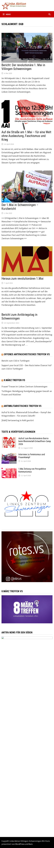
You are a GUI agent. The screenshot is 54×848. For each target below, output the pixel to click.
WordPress (20, 844)
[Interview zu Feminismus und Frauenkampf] (9, 454)
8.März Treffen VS (14, 380)
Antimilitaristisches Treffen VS (22, 405)
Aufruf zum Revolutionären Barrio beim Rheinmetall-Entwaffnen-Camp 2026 (34, 441)
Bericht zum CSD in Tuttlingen (16, 360)
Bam (31, 844)
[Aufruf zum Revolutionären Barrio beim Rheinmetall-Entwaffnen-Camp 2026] (9, 438)
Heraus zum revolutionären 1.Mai (22, 278)
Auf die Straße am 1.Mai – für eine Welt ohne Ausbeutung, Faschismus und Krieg (26, 135)
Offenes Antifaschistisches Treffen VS (27, 354)
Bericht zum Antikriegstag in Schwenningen (19, 316)
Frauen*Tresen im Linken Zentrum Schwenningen (24, 386)
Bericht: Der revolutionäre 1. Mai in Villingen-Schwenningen (23, 67)
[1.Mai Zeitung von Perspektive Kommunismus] (9, 469)
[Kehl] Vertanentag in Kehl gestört (18, 420)
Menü (8, 14)
